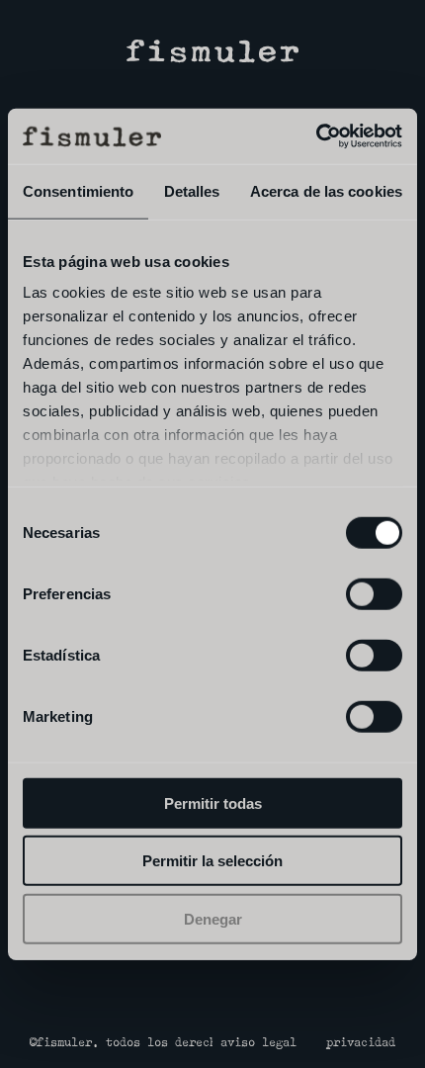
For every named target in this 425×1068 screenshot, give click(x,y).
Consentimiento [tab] (78, 190)
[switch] (374, 593)
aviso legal (258, 1043)
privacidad (360, 1043)
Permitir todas (213, 802)
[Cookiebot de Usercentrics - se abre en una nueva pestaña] (315, 136)
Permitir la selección (212, 860)
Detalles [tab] (192, 190)
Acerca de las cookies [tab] (326, 190)
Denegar (213, 918)
